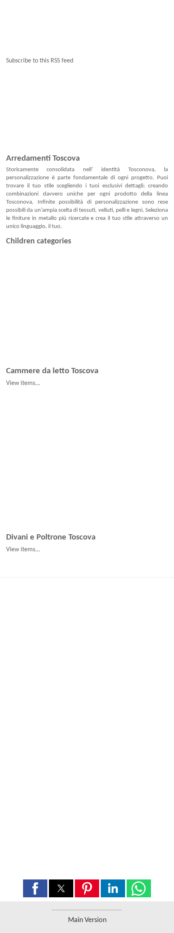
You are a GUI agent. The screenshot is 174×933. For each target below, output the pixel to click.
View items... (23, 383)
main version (87, 920)
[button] (35, 888)
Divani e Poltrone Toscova (50, 537)
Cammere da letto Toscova (52, 371)
